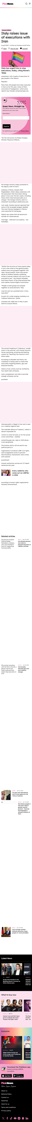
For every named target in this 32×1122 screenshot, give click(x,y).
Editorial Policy (6, 1094)
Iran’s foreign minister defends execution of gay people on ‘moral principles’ (20, 931)
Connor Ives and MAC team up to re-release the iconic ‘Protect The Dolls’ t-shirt (11, 1017)
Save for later (14, 48)
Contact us (5, 1097)
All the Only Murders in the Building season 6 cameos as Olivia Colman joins (11, 981)
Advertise (4, 1101)
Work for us (5, 1104)
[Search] (26, 4)
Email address (8, 113)
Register (6, 126)
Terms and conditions (8, 1107)
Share (5, 48)
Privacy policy (6, 1110)
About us (4, 1091)
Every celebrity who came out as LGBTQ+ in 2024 (20, 473)
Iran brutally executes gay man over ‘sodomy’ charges (23, 669)
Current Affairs (6, 30)
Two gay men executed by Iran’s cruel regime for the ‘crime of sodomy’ (20, 794)
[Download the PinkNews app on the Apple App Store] (6, 1075)
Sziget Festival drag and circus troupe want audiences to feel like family (12, 1054)
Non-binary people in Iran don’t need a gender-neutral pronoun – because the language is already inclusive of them (24, 809)
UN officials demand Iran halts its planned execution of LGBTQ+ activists (24, 544)
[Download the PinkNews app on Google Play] (18, 1075)
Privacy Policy (25, 131)
